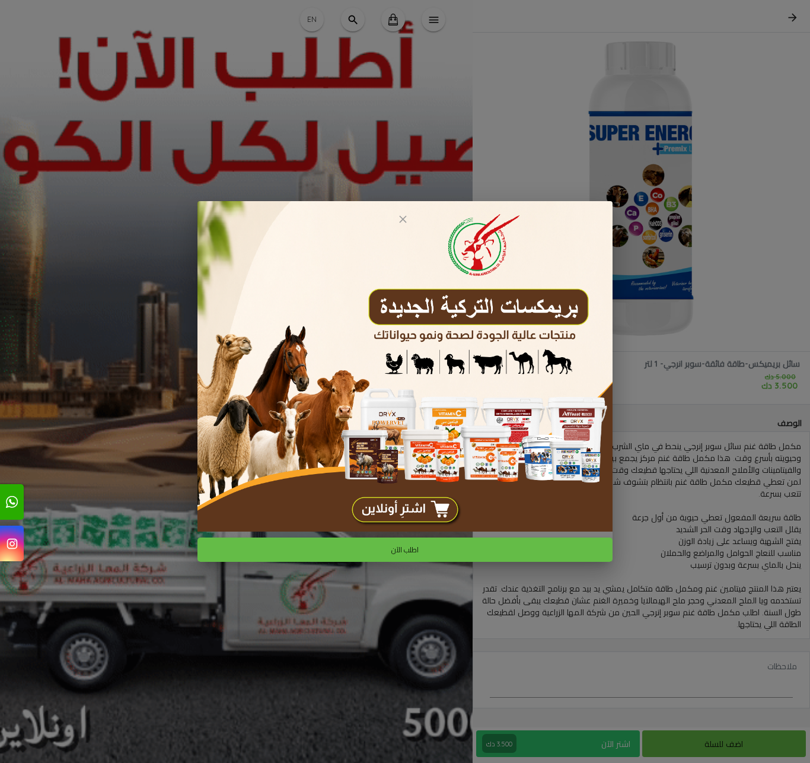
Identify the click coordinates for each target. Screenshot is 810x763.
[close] (402, 219)
